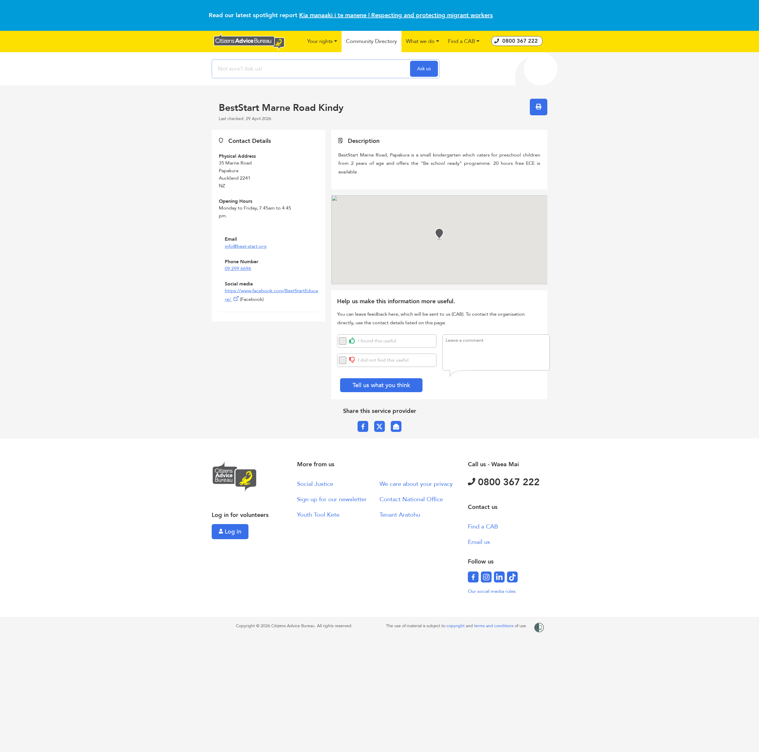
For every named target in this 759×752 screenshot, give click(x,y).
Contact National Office (411, 499)
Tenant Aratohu (400, 515)
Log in (232, 532)
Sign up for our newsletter (332, 499)
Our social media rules (492, 591)
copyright (456, 626)
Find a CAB (483, 527)
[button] (322, 41)
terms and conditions (494, 626)
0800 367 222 (507, 482)
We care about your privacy (416, 484)
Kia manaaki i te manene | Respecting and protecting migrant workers (396, 15)
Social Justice (315, 484)
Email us (479, 542)
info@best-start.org (246, 246)
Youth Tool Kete (318, 515)
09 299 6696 (238, 268)
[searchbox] (311, 69)
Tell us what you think (381, 385)
